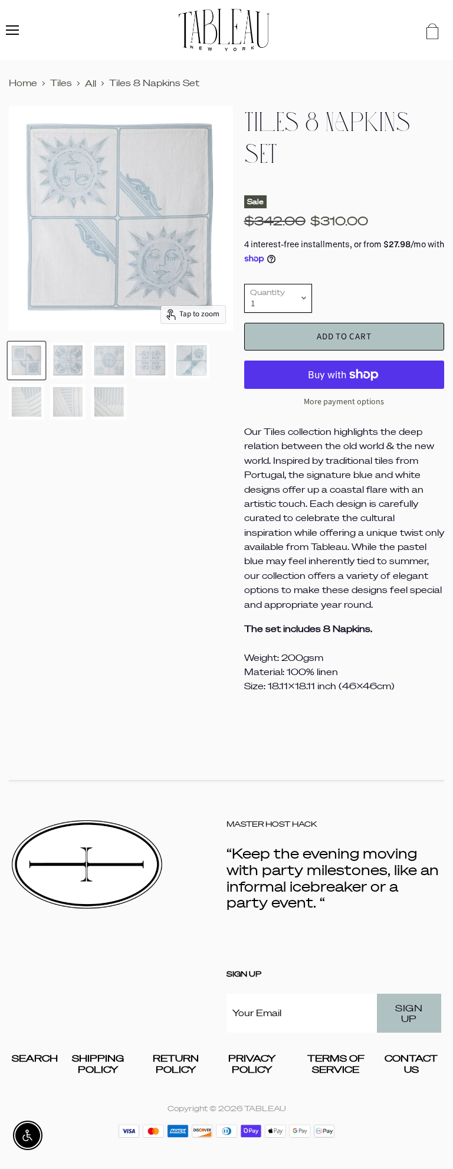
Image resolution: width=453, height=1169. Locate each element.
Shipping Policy (98, 1063)
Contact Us (411, 1063)
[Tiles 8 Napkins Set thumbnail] (26, 360)
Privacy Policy (251, 1063)
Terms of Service (336, 1063)
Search (35, 1058)
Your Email (256, 1013)
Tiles (61, 83)
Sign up (408, 1013)
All (90, 83)
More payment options (344, 402)
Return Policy (176, 1063)
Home (23, 83)
